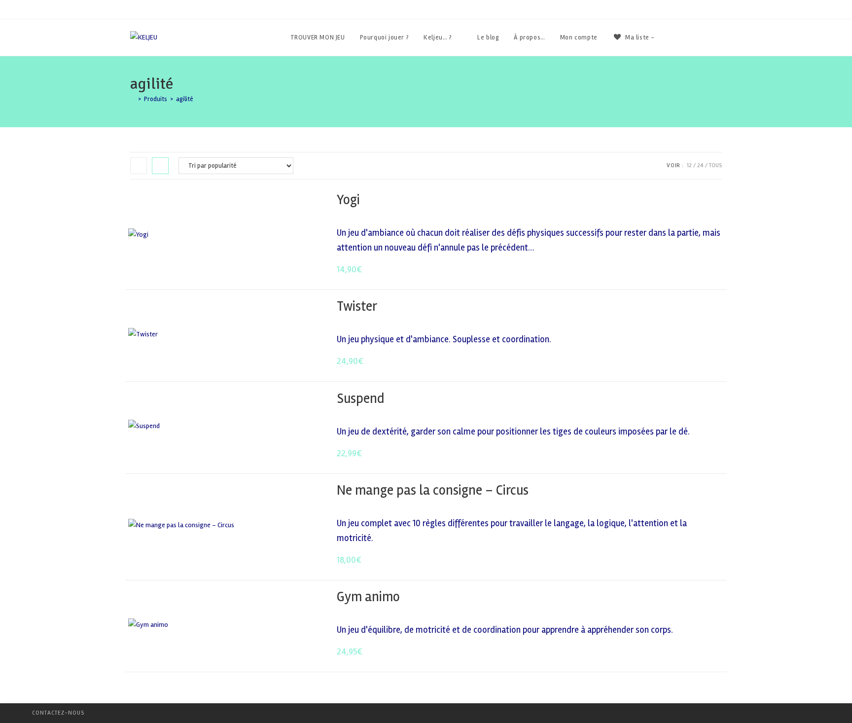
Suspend (360, 398)
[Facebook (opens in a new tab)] (692, 37)
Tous (715, 165)
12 (689, 165)
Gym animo (368, 596)
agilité (184, 99)
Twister (357, 306)
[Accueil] (132, 99)
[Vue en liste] (160, 165)
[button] (690, 200)
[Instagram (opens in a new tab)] (719, 37)
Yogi (348, 199)
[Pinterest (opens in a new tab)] (705, 37)
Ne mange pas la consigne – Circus (433, 490)
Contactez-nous (58, 713)
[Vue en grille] (138, 165)
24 (700, 165)
